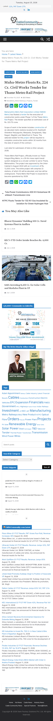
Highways (24, 406)
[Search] (48, 445)
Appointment (14, 393)
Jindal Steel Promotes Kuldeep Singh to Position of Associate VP (23, 482)
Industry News (39, 702)
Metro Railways (22, 72)
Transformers (26, 433)
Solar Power (10, 428)
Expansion (21, 402)
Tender (35, 101)
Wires (17, 436)
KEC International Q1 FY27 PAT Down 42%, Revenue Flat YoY (26, 602)
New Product (29, 414)
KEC (24, 411)
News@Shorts (42, 706)
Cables (13, 397)
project (26, 138)
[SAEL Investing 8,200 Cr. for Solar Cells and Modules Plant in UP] (26, 256)
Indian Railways (42, 406)
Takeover (41, 429)
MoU (20, 415)
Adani (4, 393)
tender (23, 114)
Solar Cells (40, 424)
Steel (21, 428)
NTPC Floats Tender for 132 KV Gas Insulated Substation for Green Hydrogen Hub (25, 202)
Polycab (22, 420)
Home (11, 702)
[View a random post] (48, 39)
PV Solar (5, 424)
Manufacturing (40, 410)
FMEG (47, 402)
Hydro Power (32, 406)
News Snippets (36, 72)
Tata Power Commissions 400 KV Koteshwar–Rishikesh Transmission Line (27, 193)
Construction (34, 398)
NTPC (38, 415)
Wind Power (8, 436)
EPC (12, 402)
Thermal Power (16, 433)
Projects (29, 101)
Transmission (40, 432)
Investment (10, 410)
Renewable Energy (22, 424)
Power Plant (31, 419)
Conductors (24, 398)
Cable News (28, 702)
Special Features (30, 706)
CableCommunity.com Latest (18, 527)
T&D (34, 428)
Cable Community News (14, 706)
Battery (23, 393)
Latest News (9, 72)
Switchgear (27, 429)
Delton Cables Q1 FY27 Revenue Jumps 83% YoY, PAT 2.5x (26, 588)
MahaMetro (10, 101)
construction (39, 127)
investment (34, 166)
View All (47, 467)
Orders (13, 419)
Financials (36, 402)
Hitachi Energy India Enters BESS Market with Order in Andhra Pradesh (25, 510)
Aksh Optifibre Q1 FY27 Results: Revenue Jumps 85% (23, 559)
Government (9, 406)
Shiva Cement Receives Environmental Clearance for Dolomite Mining (24, 496)
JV (20, 411)
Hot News (18, 702)
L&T (27, 411)
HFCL (18, 406)
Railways (8, 76)
